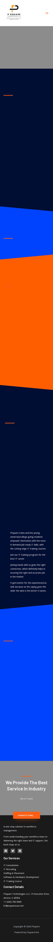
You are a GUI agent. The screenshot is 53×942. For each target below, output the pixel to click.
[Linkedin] (20, 851)
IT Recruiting (10, 869)
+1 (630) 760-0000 (12, 901)
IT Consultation (11, 865)
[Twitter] (13, 851)
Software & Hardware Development (21, 877)
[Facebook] (6, 851)
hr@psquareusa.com (14, 905)
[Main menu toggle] (47, 13)
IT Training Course (13, 881)
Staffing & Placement (14, 873)
